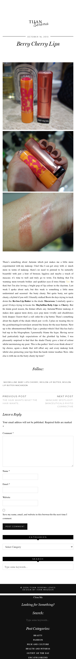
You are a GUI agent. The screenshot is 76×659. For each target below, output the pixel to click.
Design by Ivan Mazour (38, 590)
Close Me (38, 597)
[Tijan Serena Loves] (38, 14)
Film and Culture (38, 644)
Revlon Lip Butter (50, 382)
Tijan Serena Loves (42, 587)
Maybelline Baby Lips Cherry (21, 382)
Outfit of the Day (38, 653)
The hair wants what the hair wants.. (20, 400)
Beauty (38, 635)
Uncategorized (38, 657)
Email (6, 484)
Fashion (38, 640)
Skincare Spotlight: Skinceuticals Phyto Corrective (59, 401)
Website (6, 497)
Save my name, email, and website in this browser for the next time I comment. (35, 516)
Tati (68, 281)
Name (6, 471)
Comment (8, 433)
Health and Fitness (38, 648)
